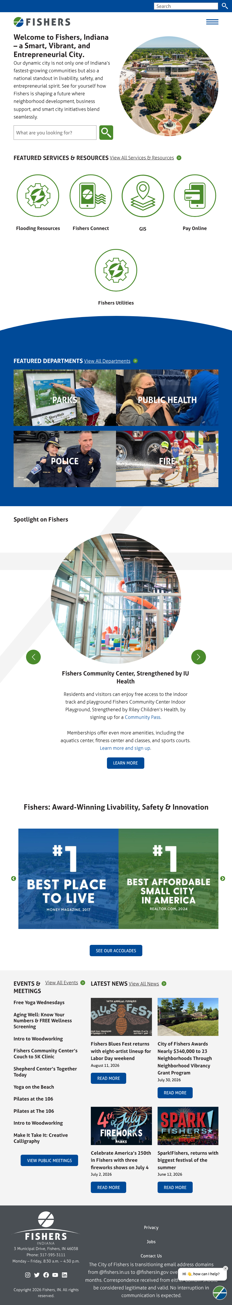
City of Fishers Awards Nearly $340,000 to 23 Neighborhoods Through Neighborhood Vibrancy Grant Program (185, 1058)
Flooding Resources (38, 228)
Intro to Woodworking (38, 1038)
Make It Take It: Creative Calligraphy (41, 1138)
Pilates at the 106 (33, 1098)
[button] (114, 775)
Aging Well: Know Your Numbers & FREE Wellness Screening (43, 1020)
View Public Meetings (49, 1160)
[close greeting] (225, 1268)
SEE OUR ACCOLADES (116, 951)
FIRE (167, 461)
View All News (144, 984)
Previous (13, 879)
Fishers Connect (91, 228)
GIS (142, 228)
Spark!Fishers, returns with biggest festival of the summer (188, 1160)
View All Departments (107, 361)
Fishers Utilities (116, 302)
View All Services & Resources (142, 158)
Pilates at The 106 (34, 1111)
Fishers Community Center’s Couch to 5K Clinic (46, 1053)
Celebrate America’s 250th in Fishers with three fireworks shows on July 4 (121, 1160)
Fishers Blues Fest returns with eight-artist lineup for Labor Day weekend (121, 1050)
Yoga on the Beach (34, 1087)
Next (222, 879)
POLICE (65, 461)
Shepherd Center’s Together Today (45, 1071)
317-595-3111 (52, 1254)
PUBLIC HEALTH (167, 400)
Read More (108, 1078)
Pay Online (195, 228)
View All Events (61, 982)
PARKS (64, 400)
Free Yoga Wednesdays (39, 1002)
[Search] (225, 6)
